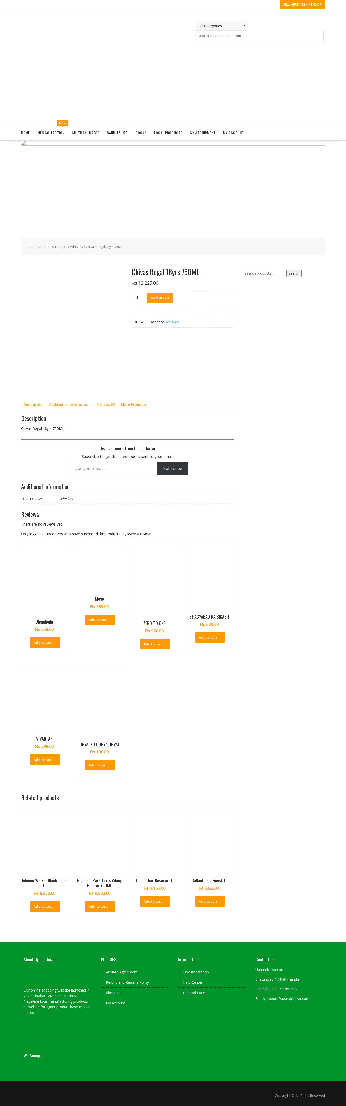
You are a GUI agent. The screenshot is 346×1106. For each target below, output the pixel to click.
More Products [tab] (134, 404)
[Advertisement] (173, 81)
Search (294, 273)
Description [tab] (33, 404)
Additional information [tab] (70, 404)
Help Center (192, 982)
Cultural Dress (85, 132)
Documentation (196, 971)
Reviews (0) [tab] (105, 404)
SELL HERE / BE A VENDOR (302, 4)
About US (113, 992)
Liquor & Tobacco (54, 246)
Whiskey (76, 246)
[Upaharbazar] (173, 144)
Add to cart (160, 297)
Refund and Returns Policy (127, 982)
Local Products (168, 132)
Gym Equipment (203, 132)
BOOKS (141, 132)
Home (25, 132)
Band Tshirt (117, 132)
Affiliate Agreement (122, 971)
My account (233, 132)
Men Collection (50, 132)
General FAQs (194, 992)
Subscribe (172, 468)
